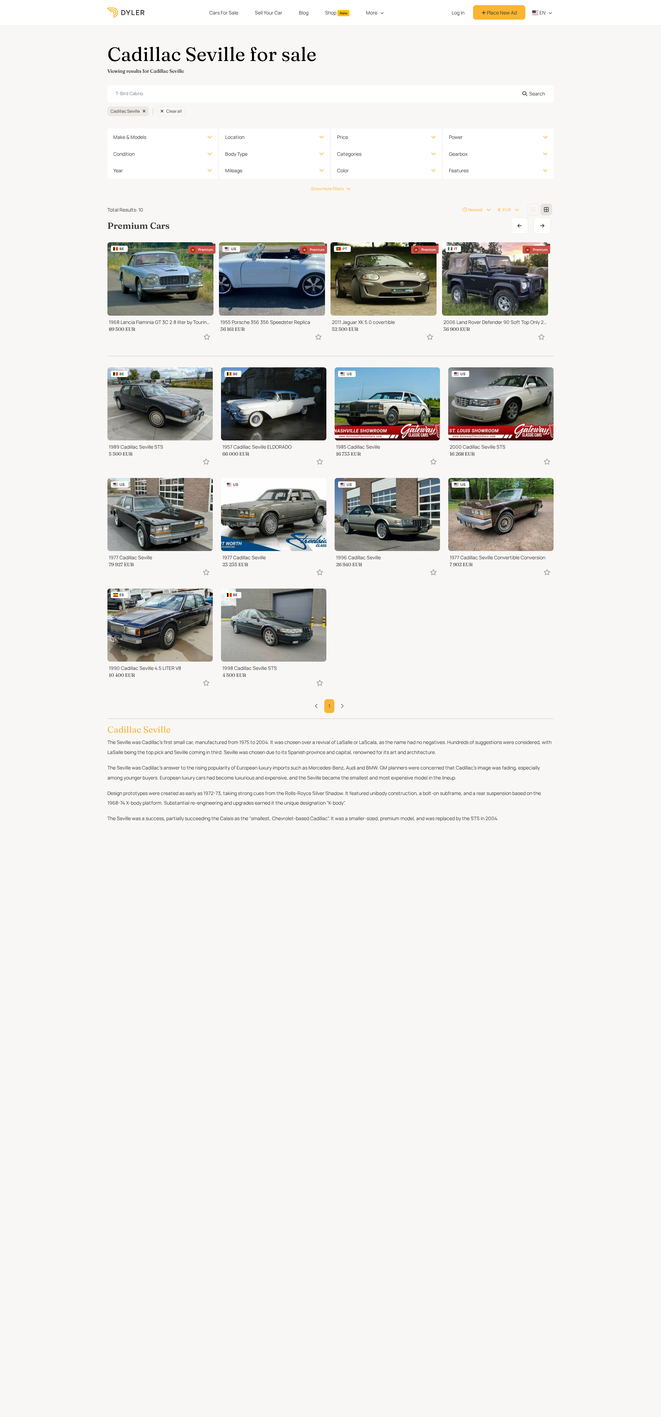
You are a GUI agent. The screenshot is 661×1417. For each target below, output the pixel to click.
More (371, 12)
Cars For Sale (223, 12)
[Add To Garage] (207, 337)
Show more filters (327, 189)
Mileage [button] (233, 170)
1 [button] (329, 706)
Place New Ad (501, 12)
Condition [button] (124, 154)
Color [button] (343, 170)
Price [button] (342, 137)
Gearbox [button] (458, 154)
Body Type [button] (236, 154)
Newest (475, 210)
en (542, 12)
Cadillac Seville (125, 111)
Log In (458, 12)
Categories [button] (349, 154)
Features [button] (459, 170)
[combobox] (330, 93)
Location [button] (234, 137)
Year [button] (118, 170)
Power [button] (456, 137)
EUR (507, 210)
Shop (336, 12)
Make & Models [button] (129, 137)
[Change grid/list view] (533, 209)
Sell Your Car (268, 12)
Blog (303, 12)
